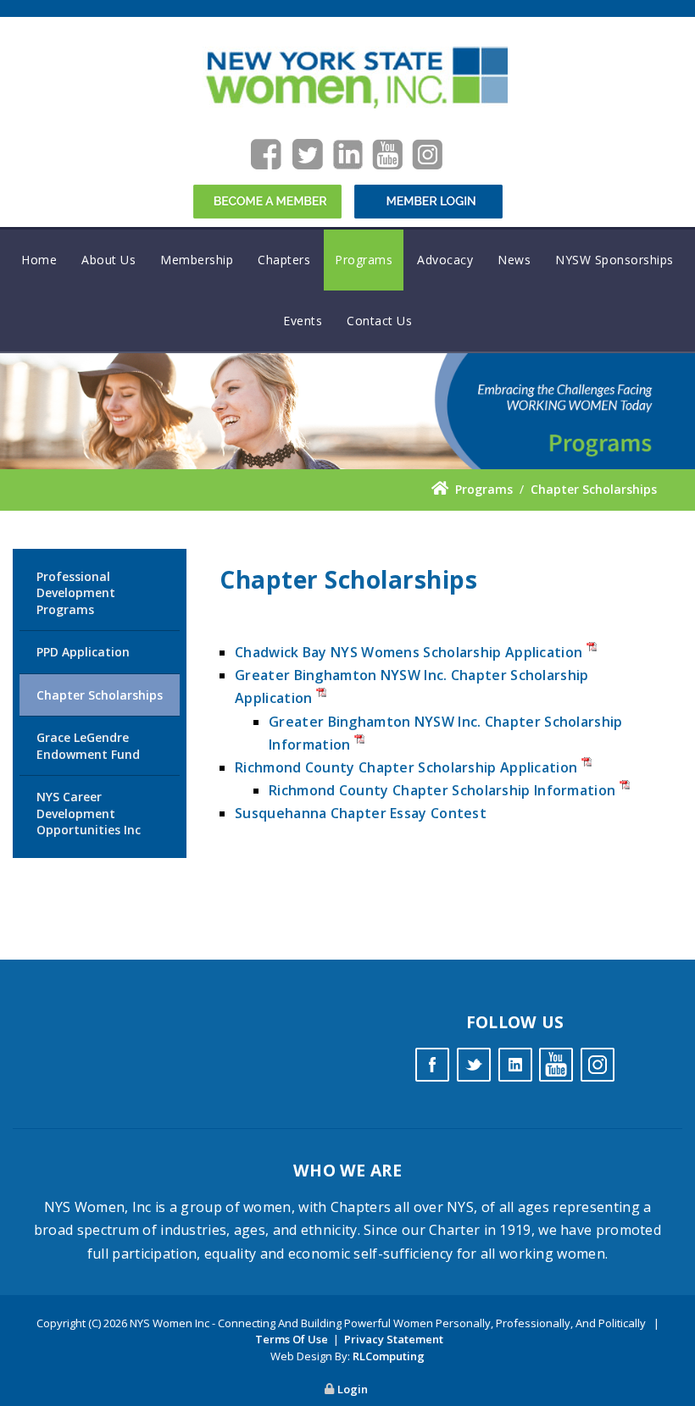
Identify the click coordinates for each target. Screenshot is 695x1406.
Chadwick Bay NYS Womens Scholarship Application (408, 652)
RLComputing (389, 1356)
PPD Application (83, 652)
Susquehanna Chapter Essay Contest (360, 813)
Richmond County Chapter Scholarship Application (408, 767)
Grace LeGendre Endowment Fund (88, 745)
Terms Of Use (291, 1339)
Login (352, 1389)
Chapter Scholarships (99, 695)
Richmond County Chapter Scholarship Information (442, 790)
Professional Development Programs (75, 592)
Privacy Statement (393, 1339)
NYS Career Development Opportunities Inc (88, 813)
